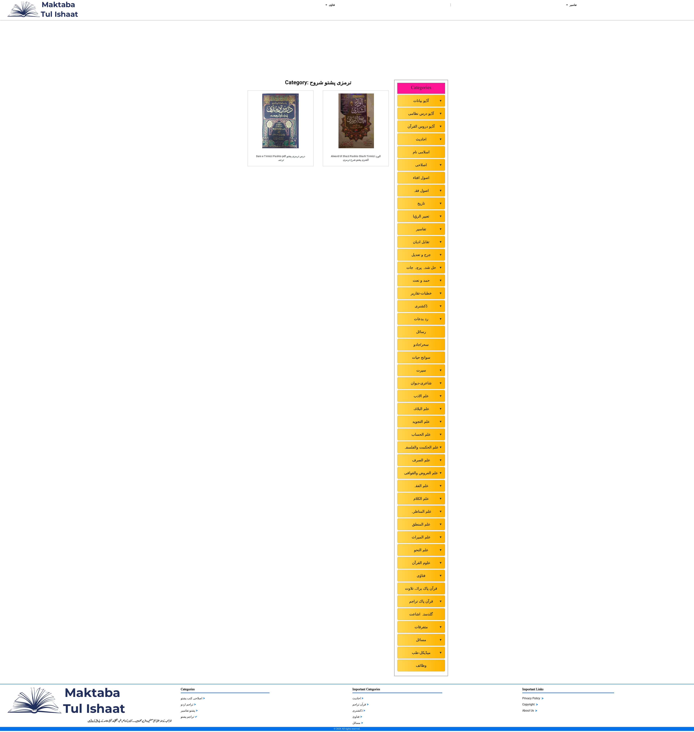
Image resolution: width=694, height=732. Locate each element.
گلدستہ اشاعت (421, 614)
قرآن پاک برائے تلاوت (421, 588)
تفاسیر (573, 4)
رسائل (421, 332)
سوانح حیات (421, 357)
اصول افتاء (421, 178)
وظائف (421, 665)
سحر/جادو (421, 345)
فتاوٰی (332, 4)
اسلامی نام (421, 152)
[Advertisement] (347, 47)
